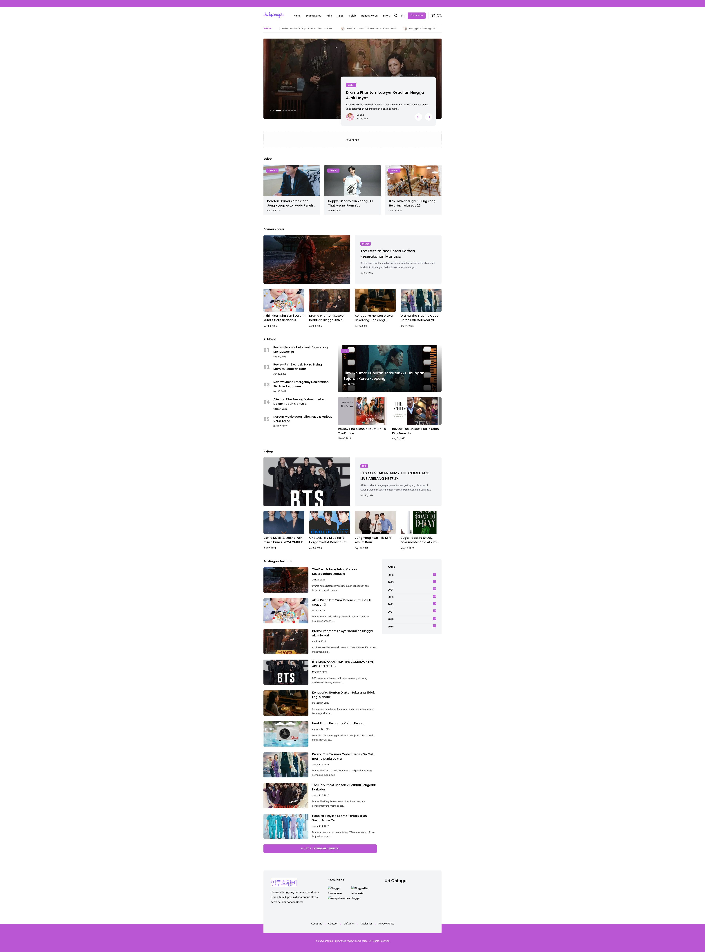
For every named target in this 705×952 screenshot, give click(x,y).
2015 (411, 626)
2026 (411, 574)
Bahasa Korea (369, 15)
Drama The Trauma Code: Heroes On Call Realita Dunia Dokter (420, 318)
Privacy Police (386, 923)
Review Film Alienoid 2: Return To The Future (362, 431)
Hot (349, 85)
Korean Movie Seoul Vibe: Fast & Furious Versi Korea (302, 419)
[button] (270, 110)
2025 (411, 582)
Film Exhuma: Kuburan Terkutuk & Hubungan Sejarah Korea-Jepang (384, 375)
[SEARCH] (396, 15)
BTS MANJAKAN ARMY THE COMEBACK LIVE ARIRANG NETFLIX (384, 95)
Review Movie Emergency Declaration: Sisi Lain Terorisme (301, 384)
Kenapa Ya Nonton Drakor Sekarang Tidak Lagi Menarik (374, 318)
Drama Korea (313, 15)
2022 (412, 604)
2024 (412, 589)
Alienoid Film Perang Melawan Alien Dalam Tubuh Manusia (299, 401)
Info (385, 15)
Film (329, 15)
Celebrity (272, 170)
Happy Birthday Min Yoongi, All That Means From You (350, 203)
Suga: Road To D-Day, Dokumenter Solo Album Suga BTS (419, 540)
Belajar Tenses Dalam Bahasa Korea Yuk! (314, 28)
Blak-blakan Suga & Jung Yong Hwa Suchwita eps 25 (412, 203)
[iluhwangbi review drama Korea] (273, 15)
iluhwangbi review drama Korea (351, 941)
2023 (412, 597)
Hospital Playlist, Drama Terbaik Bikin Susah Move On (339, 818)
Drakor (365, 243)
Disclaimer (366, 923)
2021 (412, 611)
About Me (316, 923)
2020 (412, 619)
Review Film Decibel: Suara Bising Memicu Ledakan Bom (297, 366)
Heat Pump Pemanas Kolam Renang (339, 723)
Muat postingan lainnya (320, 848)
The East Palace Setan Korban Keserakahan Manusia (387, 253)
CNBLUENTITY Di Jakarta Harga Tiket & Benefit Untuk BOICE (329, 540)
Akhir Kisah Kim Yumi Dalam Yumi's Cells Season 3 (283, 318)
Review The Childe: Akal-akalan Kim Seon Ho (415, 431)
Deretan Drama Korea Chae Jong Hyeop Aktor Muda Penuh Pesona (290, 203)
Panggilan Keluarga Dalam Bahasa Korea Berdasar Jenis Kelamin (391, 28)
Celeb (352, 15)
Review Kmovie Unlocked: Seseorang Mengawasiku (300, 349)
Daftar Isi (349, 923)
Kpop (340, 15)
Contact (332, 923)
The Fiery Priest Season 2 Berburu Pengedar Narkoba (344, 787)
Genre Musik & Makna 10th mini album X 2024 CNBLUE (283, 540)
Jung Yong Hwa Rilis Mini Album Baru (373, 540)
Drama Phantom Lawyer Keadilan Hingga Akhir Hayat (327, 318)
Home (297, 15)
